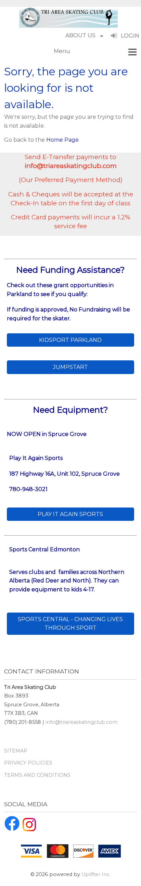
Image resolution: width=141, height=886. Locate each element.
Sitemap (15, 751)
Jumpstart (70, 367)
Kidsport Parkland (70, 340)
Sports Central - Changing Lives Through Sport (70, 623)
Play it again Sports (70, 514)
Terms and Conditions (37, 775)
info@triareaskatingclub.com (82, 722)
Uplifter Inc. (96, 874)
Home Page (62, 140)
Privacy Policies (28, 763)
